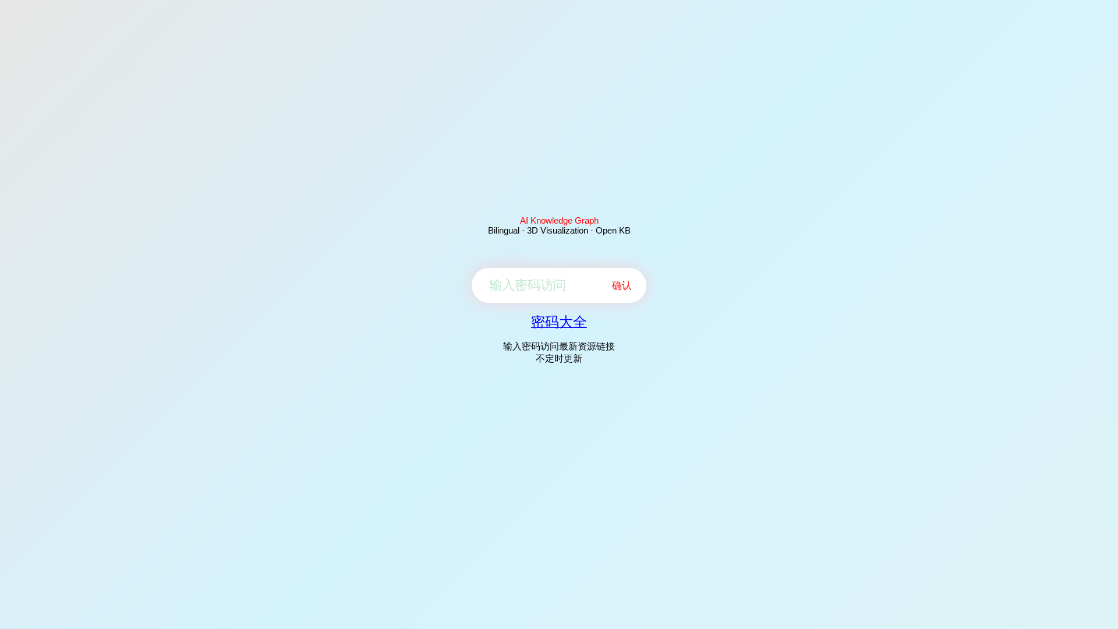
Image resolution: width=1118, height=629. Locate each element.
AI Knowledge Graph (559, 220)
